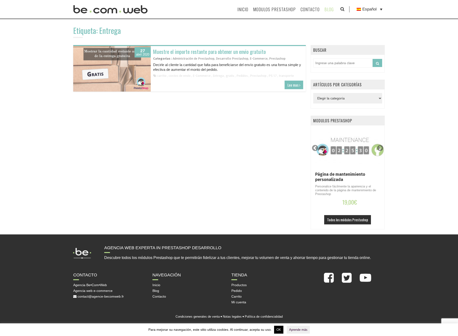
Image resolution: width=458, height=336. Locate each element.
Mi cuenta (238, 302)
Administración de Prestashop (193, 58)
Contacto (310, 9)
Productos (239, 285)
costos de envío (180, 76)
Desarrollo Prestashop (232, 58)
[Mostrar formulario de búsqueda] (342, 9)
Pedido (236, 291)
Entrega (218, 76)
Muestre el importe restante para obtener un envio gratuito (209, 51)
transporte (286, 76)
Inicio (242, 9)
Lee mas (293, 85)
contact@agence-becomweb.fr (100, 296)
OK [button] (278, 329)
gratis (230, 76)
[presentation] (315, 148)
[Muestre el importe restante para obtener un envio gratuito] (112, 69)
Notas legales (232, 316)
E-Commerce (259, 58)
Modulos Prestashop (274, 9)
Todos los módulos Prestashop (347, 219)
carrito (162, 76)
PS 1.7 (273, 76)
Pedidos (242, 76)
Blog (329, 9)
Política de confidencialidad (264, 316)
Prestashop (277, 58)
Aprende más (298, 329)
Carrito (236, 296)
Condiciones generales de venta (198, 316)
